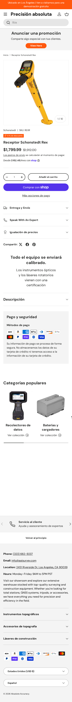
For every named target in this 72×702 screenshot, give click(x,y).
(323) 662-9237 (23, 554)
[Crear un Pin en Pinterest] (34, 244)
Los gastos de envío (14, 155)
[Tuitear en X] (20, 244)
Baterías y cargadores (50, 427)
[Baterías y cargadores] (50, 405)
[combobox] (36, 22)
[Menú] (5, 14)
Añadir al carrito (48, 176)
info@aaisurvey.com (24, 560)
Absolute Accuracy (20, 693)
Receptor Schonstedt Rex (24, 55)
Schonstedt (9, 130)
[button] (66, 14)
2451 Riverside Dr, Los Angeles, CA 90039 (41, 567)
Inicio (5, 55)
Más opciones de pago (36, 195)
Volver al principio (36, 537)
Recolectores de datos (18, 427)
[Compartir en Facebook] (27, 244)
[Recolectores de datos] (18, 405)
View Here (36, 45)
